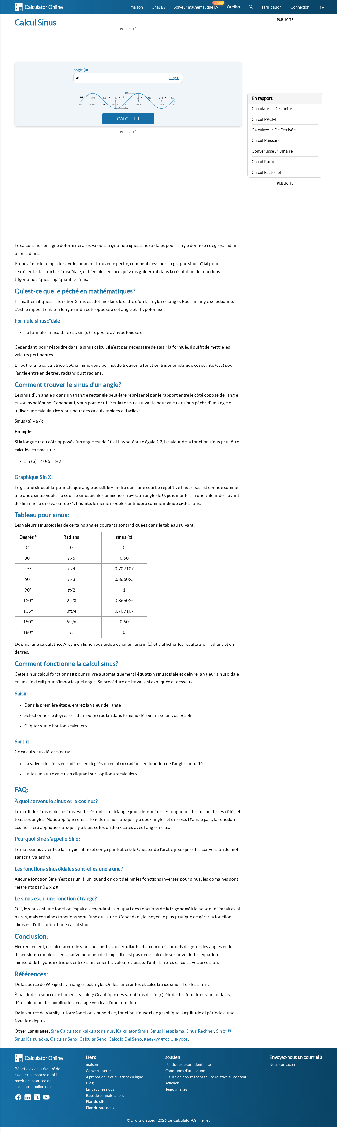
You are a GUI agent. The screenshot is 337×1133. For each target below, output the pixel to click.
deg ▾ (174, 77)
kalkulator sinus (98, 1031)
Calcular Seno (63, 1039)
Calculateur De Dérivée (274, 130)
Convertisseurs (99, 1071)
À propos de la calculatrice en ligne (114, 1077)
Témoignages (176, 1089)
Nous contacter (282, 1065)
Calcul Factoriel (266, 172)
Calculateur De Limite (272, 108)
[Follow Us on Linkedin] (28, 1098)
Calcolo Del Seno (125, 1039)
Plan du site (95, 1101)
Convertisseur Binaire (272, 151)
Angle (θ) (80, 70)
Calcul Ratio (263, 161)
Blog (90, 1083)
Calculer (128, 118)
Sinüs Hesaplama (167, 1031)
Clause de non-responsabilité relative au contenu (206, 1077)
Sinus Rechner (200, 1031)
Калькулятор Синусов (166, 1039)
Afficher (172, 1083)
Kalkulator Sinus (132, 1031)
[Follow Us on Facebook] (19, 1098)
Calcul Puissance (267, 140)
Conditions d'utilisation (185, 1071)
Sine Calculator (66, 1031)
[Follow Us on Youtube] (47, 1098)
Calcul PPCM (264, 119)
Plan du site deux (100, 1108)
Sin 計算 (224, 1031)
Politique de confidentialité (188, 1065)
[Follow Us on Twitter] (38, 1098)
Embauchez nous (100, 1089)
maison (92, 1065)
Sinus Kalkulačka (31, 1039)
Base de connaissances (105, 1095)
